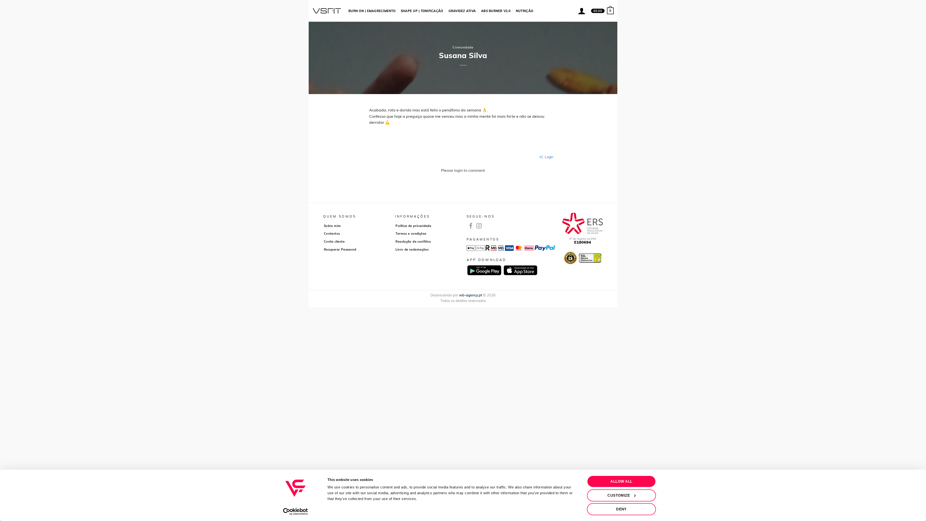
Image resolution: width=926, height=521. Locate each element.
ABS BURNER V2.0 (496, 11)
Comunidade (463, 47)
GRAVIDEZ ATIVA (462, 11)
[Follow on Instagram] (479, 226)
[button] (602, 11)
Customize (618, 495)
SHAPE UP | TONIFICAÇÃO (422, 11)
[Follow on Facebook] (471, 226)
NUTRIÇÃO (524, 11)
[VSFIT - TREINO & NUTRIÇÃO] (326, 10)
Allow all (621, 481)
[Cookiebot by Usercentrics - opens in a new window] (295, 511)
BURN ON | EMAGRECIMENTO (371, 11)
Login (548, 157)
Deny (621, 509)
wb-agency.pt (470, 295)
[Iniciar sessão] (582, 11)
